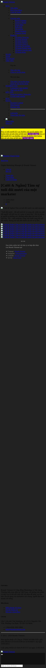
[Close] (2, 130)
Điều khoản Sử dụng (13, 608)
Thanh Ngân (4, 160)
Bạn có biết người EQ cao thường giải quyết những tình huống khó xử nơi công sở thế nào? (22, 133)
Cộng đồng (10, 177)
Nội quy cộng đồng (13, 612)
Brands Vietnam (20, 251)
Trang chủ (9, 175)
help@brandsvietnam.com (15, 629)
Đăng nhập (10, 121)
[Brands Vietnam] (8, 2)
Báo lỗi (8, 171)
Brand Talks (17, 258)
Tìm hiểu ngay (33, 134)
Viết (2, 127)
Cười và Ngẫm (11, 180)
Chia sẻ (8, 169)
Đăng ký (9, 123)
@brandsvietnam (21, 253)
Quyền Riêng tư (12, 610)
